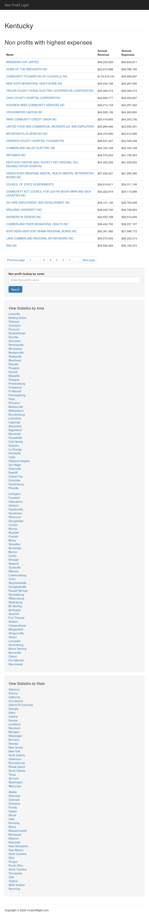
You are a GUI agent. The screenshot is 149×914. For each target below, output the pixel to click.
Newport (14, 563)
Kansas (13, 720)
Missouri (14, 838)
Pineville (14, 488)
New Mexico (16, 850)
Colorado (14, 800)
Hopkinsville (16, 509)
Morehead (15, 360)
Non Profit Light (17, 4)
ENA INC (11, 245)
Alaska (13, 792)
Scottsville (15, 567)
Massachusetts (18, 831)
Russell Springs (18, 590)
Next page (88, 260)
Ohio (11, 858)
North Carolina (17, 854)
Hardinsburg (16, 484)
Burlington (15, 610)
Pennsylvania (17, 763)
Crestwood (15, 387)
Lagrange (14, 422)
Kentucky (14, 823)
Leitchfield (15, 418)
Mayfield (14, 532)
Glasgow (14, 380)
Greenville (15, 469)
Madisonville (16, 352)
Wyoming (14, 889)
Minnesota (15, 834)
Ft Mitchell (15, 391)
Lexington (15, 494)
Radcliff (13, 472)
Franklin (13, 536)
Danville (13, 337)
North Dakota (17, 755)
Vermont (14, 778)
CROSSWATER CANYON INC (24, 112)
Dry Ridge (15, 465)
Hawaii (13, 811)
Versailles (14, 544)
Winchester (15, 349)
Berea (12, 540)
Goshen (13, 621)
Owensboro (16, 501)
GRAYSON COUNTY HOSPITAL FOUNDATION (35, 141)
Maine (12, 827)
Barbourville (16, 407)
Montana (14, 740)
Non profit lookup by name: (27, 274)
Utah (11, 877)
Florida (13, 807)
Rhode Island (17, 767)
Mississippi (15, 736)
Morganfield (16, 629)
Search (15, 289)
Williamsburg (16, 598)
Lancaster (15, 641)
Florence (14, 329)
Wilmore (14, 571)
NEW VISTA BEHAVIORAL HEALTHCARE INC (34, 83)
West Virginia (17, 885)
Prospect (14, 368)
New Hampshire (18, 846)
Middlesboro (16, 410)
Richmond (15, 517)
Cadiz (12, 457)
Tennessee (15, 873)
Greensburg (16, 645)
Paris (12, 399)
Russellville (15, 438)
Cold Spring (16, 441)
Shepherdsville (18, 583)
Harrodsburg (16, 594)
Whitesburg (16, 602)
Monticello (15, 434)
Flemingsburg (17, 395)
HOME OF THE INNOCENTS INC (26, 69)
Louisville (14, 314)
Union (12, 579)
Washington (16, 782)
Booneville (15, 652)
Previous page (16, 260)
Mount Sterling (17, 649)
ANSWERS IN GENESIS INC (23, 217)
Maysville (14, 376)
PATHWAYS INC (16, 155)
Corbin (13, 556)
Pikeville (13, 364)
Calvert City (16, 476)
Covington (15, 325)
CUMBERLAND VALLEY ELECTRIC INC (30, 148)
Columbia (14, 480)
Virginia (13, 881)
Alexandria (15, 426)
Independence (17, 625)
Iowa (11, 819)
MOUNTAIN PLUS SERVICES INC (27, 133)
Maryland (14, 728)
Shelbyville (15, 356)
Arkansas (14, 796)
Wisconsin (15, 786)
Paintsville (15, 453)
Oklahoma (15, 759)
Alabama (14, 689)
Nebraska (14, 842)
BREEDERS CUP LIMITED (22, 62)
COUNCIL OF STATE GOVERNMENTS (30, 184)
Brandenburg (17, 414)
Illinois (12, 815)
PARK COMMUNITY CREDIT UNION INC (31, 119)
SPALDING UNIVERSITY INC (24, 210)
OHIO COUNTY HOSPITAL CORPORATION (33, 98)
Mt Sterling (15, 606)
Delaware (14, 803)
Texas (12, 774)
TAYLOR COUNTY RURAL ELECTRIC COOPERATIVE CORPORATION (50, 91)
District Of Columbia (21, 705)
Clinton (13, 656)
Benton (13, 552)
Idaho (12, 712)
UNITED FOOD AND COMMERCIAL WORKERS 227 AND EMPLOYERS (50, 126)
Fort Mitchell (16, 660)
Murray (13, 529)
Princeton (14, 403)
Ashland (13, 505)
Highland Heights (19, 461)
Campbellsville (17, 587)
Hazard (13, 372)
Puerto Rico (16, 865)
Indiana (13, 716)
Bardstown (15, 548)
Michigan (14, 732)
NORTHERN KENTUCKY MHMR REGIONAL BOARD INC (41, 231)
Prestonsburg (17, 383)
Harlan (13, 637)
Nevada (13, 743)
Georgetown (16, 521)
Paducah (14, 321)
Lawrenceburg (17, 575)
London (13, 525)
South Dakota (17, 771)
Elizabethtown (17, 333)
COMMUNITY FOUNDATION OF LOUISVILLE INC (37, 76)
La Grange (15, 449)
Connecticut (16, 701)
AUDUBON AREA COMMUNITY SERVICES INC (35, 105)
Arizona (13, 693)
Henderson (15, 513)
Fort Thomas (16, 618)
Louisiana (14, 724)
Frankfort (14, 498)
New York (14, 751)
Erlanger (14, 560)
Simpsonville (16, 633)
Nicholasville (16, 345)
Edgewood (15, 430)
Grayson (14, 445)
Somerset (14, 341)
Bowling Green (18, 318)
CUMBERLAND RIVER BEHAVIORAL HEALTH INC (37, 224)
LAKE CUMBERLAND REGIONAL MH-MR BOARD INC (39, 238)
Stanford (14, 614)
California (14, 697)
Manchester (16, 664)
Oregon (13, 861)
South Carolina (18, 869)
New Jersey (16, 747)
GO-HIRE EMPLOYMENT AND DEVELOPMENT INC (38, 202)
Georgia (13, 709)
